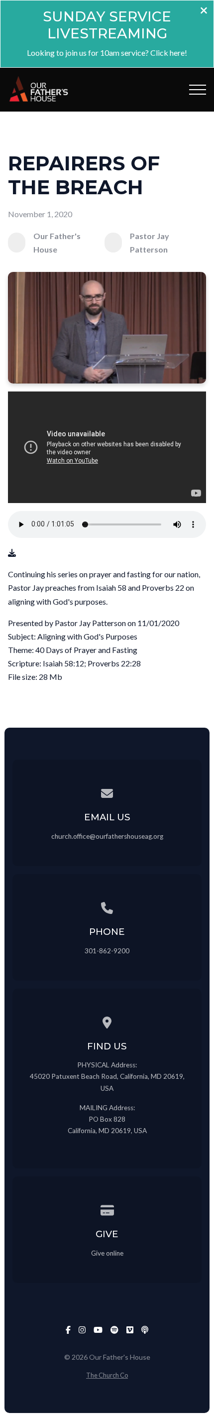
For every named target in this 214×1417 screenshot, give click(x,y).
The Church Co (107, 1375)
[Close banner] (204, 11)
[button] (197, 89)
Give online (107, 1253)
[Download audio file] (12, 552)
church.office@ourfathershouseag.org (107, 836)
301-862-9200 (107, 951)
